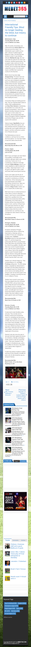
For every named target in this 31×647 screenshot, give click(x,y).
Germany (13, 611)
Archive (23, 540)
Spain (17, 608)
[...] (20, 415)
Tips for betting (15, 381)
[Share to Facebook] (11, 384)
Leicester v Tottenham (18, 561)
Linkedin (14, 3)
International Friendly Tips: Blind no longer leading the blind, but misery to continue (15, 30)
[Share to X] (10, 384)
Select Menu (5, 16)
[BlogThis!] (8, 384)
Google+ (12, 3)
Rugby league (8, 608)
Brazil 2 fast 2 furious (18, 569)
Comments (15, 540)
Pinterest (17, 3)
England (20, 603)
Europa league (8, 613)
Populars (7, 540)
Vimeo (22, 3)
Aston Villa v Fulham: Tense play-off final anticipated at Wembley (18, 555)
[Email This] (7, 384)
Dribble (19, 3)
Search (26, 16)
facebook (7, 3)
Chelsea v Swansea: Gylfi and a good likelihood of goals (17, 546)
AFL (6, 611)
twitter (9, 3)
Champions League (10, 606)
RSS (24, 3)
